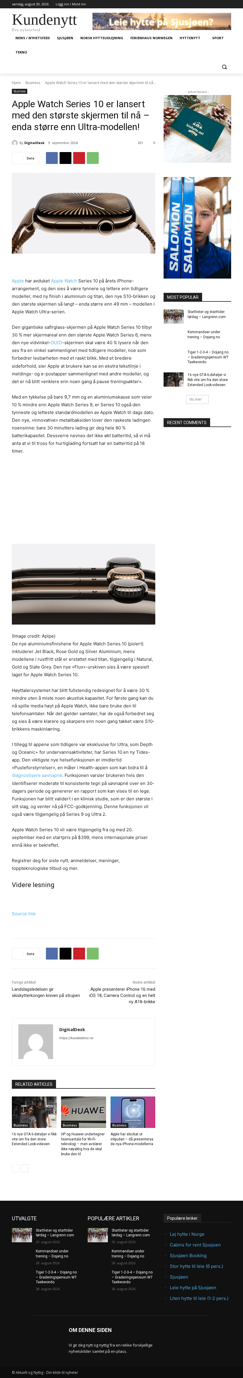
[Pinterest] (79, 158)
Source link (24, 913)
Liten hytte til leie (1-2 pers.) (199, 1298)
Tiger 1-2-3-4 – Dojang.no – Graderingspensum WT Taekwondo (208, 357)
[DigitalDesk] (16, 143)
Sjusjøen (179, 1277)
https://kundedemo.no (76, 1038)
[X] (65, 158)
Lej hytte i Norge (187, 1234)
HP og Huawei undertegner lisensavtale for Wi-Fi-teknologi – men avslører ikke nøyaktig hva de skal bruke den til (83, 1144)
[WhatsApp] (93, 158)
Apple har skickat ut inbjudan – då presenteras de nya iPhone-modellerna (132, 1139)
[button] (224, 67)
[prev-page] (15, 1168)
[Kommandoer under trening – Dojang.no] (174, 337)
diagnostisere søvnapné (37, 775)
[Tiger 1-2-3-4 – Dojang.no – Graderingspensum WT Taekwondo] (174, 357)
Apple (18, 281)
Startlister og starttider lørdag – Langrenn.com (55, 1233)
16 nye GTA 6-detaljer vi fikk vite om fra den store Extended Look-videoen (34, 1139)
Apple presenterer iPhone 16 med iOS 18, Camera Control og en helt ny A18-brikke (122, 995)
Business (32, 82)
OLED (56, 342)
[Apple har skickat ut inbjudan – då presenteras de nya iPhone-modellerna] (133, 1112)
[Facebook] (52, 158)
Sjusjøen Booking (188, 1255)
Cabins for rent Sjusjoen (195, 1245)
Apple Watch (64, 281)
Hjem (16, 82)
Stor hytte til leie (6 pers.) (196, 1266)
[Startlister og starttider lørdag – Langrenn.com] (174, 316)
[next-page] (25, 1168)
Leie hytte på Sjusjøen (193, 1287)
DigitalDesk (34, 142)
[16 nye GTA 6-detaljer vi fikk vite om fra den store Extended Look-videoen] (34, 1112)
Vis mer (195, 399)
